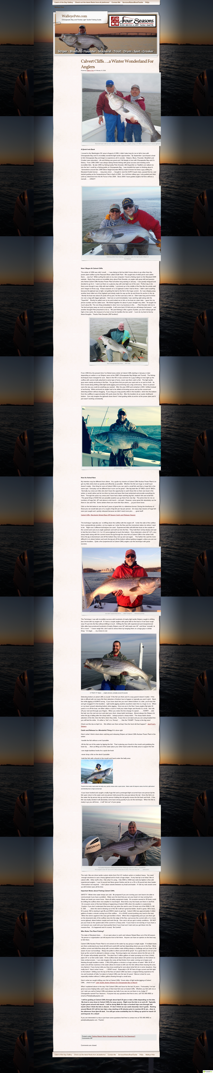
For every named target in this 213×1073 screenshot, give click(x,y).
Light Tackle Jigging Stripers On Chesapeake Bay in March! (116, 982)
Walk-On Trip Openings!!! (126, 1036)
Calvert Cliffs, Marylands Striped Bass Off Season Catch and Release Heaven (108, 515)
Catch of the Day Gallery (63, 2)
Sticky (105, 1036)
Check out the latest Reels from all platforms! (92, 2)
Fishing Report (97, 1036)
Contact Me (116, 2)
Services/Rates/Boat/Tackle (132, 2)
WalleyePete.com (74, 16)
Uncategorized (112, 1036)
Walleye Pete (59, 7)
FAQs (147, 2)
